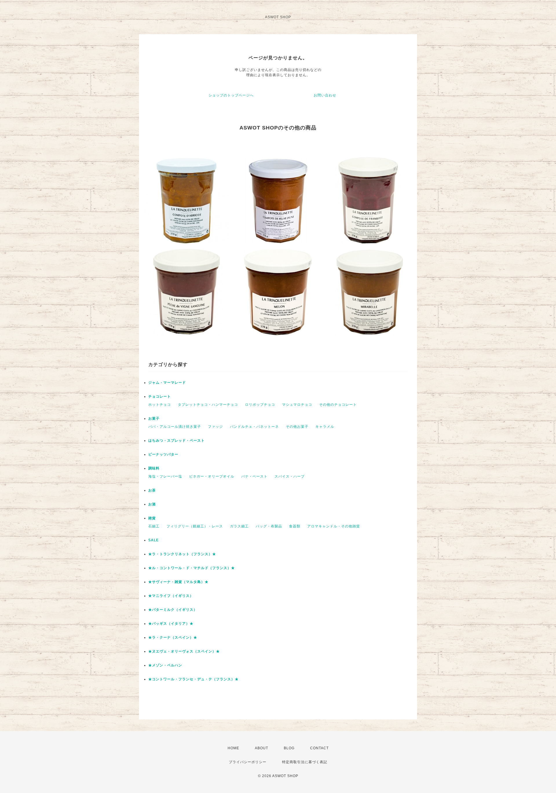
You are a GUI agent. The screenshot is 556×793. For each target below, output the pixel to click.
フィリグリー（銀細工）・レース (195, 526)
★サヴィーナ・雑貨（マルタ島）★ (178, 582)
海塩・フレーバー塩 (165, 476)
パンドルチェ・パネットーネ (254, 427)
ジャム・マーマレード (167, 383)
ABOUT (261, 748)
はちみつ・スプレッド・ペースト (176, 440)
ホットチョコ (159, 405)
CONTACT (319, 748)
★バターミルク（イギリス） (172, 610)
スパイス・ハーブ (290, 476)
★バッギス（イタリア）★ (170, 624)
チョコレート (159, 396)
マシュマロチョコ (297, 405)
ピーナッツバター (163, 454)
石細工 (154, 526)
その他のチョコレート (338, 405)
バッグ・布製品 (269, 526)
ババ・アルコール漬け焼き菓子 (174, 427)
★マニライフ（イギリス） (170, 596)
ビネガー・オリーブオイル (211, 476)
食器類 (294, 526)
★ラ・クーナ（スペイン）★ (172, 637)
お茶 (152, 490)
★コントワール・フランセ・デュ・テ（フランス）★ (193, 679)
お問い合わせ (325, 95)
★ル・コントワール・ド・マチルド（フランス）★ (191, 568)
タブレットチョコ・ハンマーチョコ (208, 405)
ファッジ (215, 427)
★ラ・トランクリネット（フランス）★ (182, 554)
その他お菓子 (297, 427)
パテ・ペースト (254, 476)
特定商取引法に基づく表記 (304, 762)
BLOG (289, 748)
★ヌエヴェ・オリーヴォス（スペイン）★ (184, 651)
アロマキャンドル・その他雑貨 (333, 526)
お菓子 (154, 418)
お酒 (152, 504)
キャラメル (324, 427)
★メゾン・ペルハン (165, 665)
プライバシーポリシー (247, 762)
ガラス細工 (239, 526)
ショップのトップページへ (231, 95)
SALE (153, 540)
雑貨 (152, 518)
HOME (233, 748)
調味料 (154, 468)
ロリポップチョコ (260, 405)
